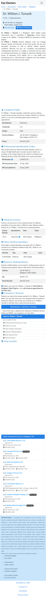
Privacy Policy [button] (23, 595)
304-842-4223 (9, 27)
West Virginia (22, 7)
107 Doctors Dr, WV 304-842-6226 (13, 476)
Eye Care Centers (10, 578)
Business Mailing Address (13, 332)
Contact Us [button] (23, 587)
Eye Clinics (8, 558)
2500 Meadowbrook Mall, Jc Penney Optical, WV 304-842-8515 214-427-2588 (21, 487)
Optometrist (12, 7)
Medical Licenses (10, 326)
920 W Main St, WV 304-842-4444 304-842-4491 (16, 455)
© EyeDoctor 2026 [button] (23, 583)
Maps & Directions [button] (24, 27)
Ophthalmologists (10, 556)
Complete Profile (10, 320)
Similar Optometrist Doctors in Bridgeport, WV (18, 436)
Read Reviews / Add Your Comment (23, 307)
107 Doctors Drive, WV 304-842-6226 (14, 444)
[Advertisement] (23, 85)
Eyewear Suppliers (11, 571)
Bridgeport (32, 7)
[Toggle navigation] (42, 3)
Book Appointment (11, 335)
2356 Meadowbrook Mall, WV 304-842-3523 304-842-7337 (15, 466)
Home (3, 7)
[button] (12, 159)
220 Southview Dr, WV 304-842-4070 (20, 498)
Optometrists (9, 562)
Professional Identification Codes (16, 323)
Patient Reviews (10, 338)
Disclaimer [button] (23, 591)
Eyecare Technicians (11, 569)
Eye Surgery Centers (11, 575)
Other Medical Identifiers (13, 329)
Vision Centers (9, 565)
